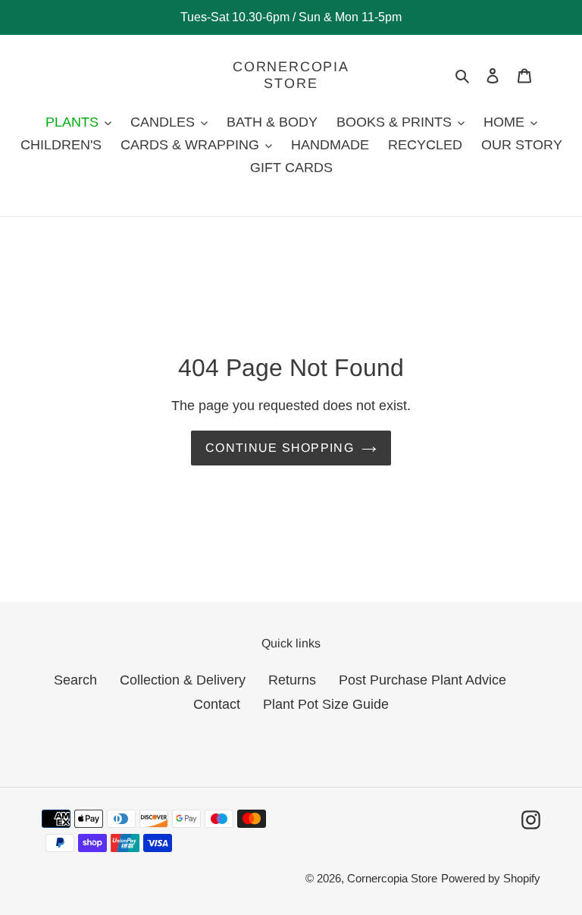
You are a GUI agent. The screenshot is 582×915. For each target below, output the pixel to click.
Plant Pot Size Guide (326, 704)
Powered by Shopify (490, 878)
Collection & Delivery (183, 680)
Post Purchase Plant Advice (422, 680)
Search (75, 680)
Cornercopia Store (291, 75)
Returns (292, 680)
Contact (216, 704)
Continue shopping (279, 447)
